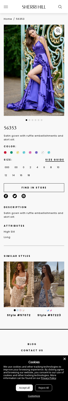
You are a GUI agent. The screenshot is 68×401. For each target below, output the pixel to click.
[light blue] (17, 310)
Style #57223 (49, 315)
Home (8, 19)
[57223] (49, 284)
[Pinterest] (24, 196)
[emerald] (11, 152)
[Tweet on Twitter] (15, 196)
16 (21, 175)
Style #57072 (19, 315)
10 (58, 167)
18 (29, 175)
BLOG (32, 344)
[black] (15, 310)
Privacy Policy (48, 378)
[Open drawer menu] (6, 7)
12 (6, 175)
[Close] (64, 359)
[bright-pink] (30, 152)
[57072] (19, 284)
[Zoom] (58, 31)
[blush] (20, 310)
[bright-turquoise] (48, 152)
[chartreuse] (42, 152)
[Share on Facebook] (6, 196)
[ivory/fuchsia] (50, 310)
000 (7, 167)
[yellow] (17, 152)
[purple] (36, 152)
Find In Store (34, 187)
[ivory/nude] (23, 310)
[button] (26, 120)
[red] (5, 152)
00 (16, 167)
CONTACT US (32, 350)
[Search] (59, 7)
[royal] (23, 152)
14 (13, 175)
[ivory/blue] (48, 310)
